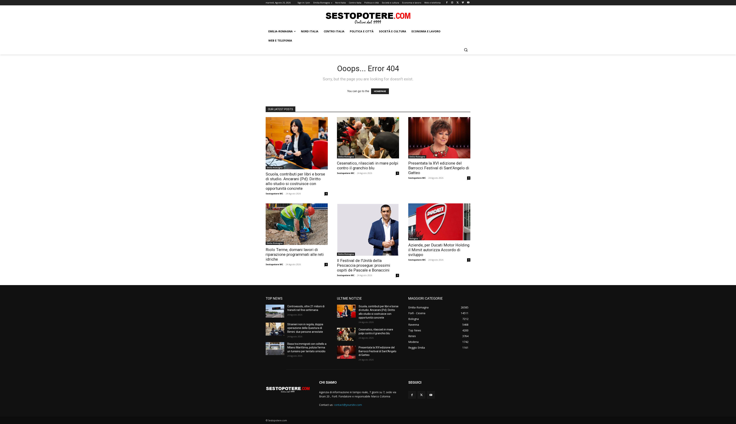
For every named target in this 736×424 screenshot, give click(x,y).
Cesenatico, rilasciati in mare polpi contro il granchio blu (367, 165)
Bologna (413, 238)
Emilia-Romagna (275, 167)
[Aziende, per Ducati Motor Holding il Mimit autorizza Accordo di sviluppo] (439, 221)
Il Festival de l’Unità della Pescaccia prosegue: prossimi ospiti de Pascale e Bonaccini (363, 265)
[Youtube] (468, 3)
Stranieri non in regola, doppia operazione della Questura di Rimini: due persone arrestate (305, 328)
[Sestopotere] (368, 18)
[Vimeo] (463, 3)
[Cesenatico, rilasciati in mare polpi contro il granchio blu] (368, 137)
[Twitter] (457, 3)
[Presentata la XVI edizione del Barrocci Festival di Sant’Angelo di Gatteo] (439, 137)
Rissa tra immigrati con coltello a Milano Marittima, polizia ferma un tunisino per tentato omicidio (306, 347)
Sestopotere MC (274, 193)
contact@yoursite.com (348, 405)
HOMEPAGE (380, 91)
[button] (465, 49)
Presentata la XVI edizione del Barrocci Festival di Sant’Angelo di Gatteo (438, 168)
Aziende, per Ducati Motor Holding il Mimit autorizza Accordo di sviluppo (438, 250)
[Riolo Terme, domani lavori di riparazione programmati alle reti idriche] (297, 224)
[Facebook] (447, 3)
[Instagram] (452, 3)
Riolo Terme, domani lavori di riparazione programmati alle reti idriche (295, 254)
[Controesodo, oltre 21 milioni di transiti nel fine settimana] (275, 311)
